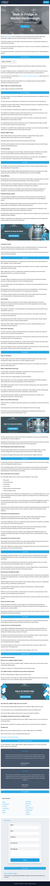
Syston (4, 812)
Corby (8, 737)
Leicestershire (5, 808)
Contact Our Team (25, 653)
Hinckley (28, 805)
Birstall (4, 810)
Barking (17, 737)
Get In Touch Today (25, 57)
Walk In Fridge (7, 36)
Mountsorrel (28, 803)
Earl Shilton (28, 801)
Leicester (4, 806)
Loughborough (29, 809)
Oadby (3, 802)
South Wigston (5, 804)
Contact (46, 2)
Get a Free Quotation (25, 92)
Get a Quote (24, 26)
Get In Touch (25, 257)
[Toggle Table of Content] (13, 62)
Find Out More (25, 352)
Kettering (12, 737)
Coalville (28, 812)
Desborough (4, 737)
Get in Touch (25, 616)
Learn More (25, 162)
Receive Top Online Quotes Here (25, 740)
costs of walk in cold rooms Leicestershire (29, 76)
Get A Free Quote (25, 791)
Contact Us (25, 458)
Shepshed (28, 814)
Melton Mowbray (29, 807)
